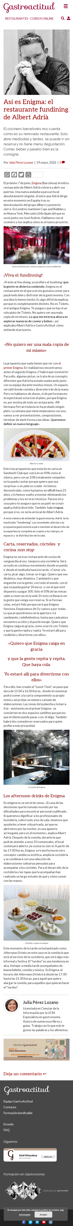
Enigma (36, 183)
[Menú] (65, 5)
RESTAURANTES (16, 18)
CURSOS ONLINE (42, 18)
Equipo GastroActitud (18, 1101)
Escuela (8, 1124)
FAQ (7, 1130)
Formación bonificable (18, 1113)
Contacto (10, 1107)
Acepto (43, 1214)
